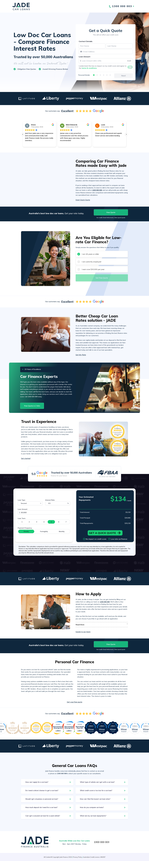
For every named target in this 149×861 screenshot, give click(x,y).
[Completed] (110, 75)
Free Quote (110, 212)
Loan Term (21, 518)
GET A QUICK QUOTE (102, 533)
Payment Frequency (25, 528)
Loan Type (21, 500)
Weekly (26, 531)
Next (123, 75)
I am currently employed (91, 262)
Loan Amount (84, 57)
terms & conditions (89, 68)
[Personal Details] (93, 75)
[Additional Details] (106, 75)
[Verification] (97, 75)
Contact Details (85, 41)
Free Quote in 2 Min (32, 406)
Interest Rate (50, 500)
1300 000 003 (101, 842)
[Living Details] (103, 75)
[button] (126, 134)
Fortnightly (44, 531)
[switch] (130, 67)
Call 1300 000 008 (31, 397)
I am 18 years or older (90, 254)
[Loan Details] (100, 75)
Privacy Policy (77, 857)
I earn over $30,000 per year (93, 269)
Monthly (61, 531)
